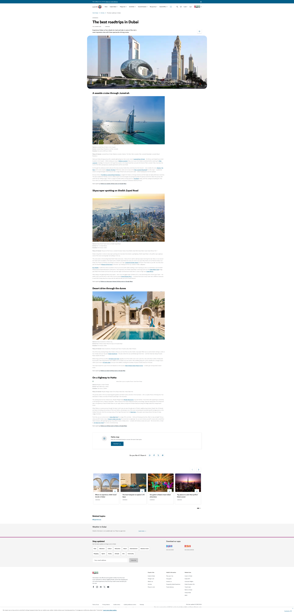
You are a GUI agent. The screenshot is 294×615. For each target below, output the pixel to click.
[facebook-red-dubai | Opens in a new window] (154, 455)
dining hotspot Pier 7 (126, 276)
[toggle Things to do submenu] (126, 6)
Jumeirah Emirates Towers (131, 263)
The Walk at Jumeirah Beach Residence (110, 175)
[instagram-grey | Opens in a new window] (97, 587)
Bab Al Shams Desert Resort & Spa (134, 366)
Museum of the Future (106, 265)
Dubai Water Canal (154, 270)
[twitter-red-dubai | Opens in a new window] (158, 455)
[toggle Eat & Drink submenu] (135, 6)
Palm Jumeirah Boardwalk (140, 170)
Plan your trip (153, 7)
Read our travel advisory (112, 2)
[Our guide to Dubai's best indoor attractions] (161, 483)
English (185, 7)
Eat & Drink (131, 7)
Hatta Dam (133, 412)
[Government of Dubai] (97, 7)
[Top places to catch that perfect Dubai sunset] (188, 483)
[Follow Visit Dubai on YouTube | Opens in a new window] (108, 587)
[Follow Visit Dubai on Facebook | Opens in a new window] (93, 587)
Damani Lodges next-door (114, 419)
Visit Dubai (95, 13)
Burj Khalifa (95, 268)
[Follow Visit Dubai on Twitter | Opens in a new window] (104, 587)
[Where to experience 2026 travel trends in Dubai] (106, 483)
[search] (177, 7)
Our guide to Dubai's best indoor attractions (160, 496)
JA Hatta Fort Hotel (99, 423)
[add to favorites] (199, 31)
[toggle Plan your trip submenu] (156, 6)
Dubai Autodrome (112, 354)
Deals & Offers (163, 7)
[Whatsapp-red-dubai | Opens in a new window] (149, 455)
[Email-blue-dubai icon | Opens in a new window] (162, 455)
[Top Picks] (181, 7)
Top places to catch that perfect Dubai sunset (187, 496)
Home (106, 7)
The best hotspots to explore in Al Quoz (133, 496)
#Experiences (96, 519)
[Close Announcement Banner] (201, 2)
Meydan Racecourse (129, 400)
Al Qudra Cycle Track (114, 359)
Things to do (122, 7)
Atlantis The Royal (110, 170)
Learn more (142, 531)
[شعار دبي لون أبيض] (95, 573)
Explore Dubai (113, 7)
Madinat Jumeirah (123, 161)
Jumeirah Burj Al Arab (139, 159)
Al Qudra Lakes (106, 362)
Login (190, 7)
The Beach (136, 179)
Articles (102, 13)
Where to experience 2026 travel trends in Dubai (105, 496)
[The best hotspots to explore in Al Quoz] (133, 483)
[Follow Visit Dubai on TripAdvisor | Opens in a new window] (101, 587)
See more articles (100, 508)
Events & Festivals (142, 7)
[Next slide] (192, 469)
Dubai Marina (150, 271)
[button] (288, 611)
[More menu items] (171, 7)
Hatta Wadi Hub (114, 417)
